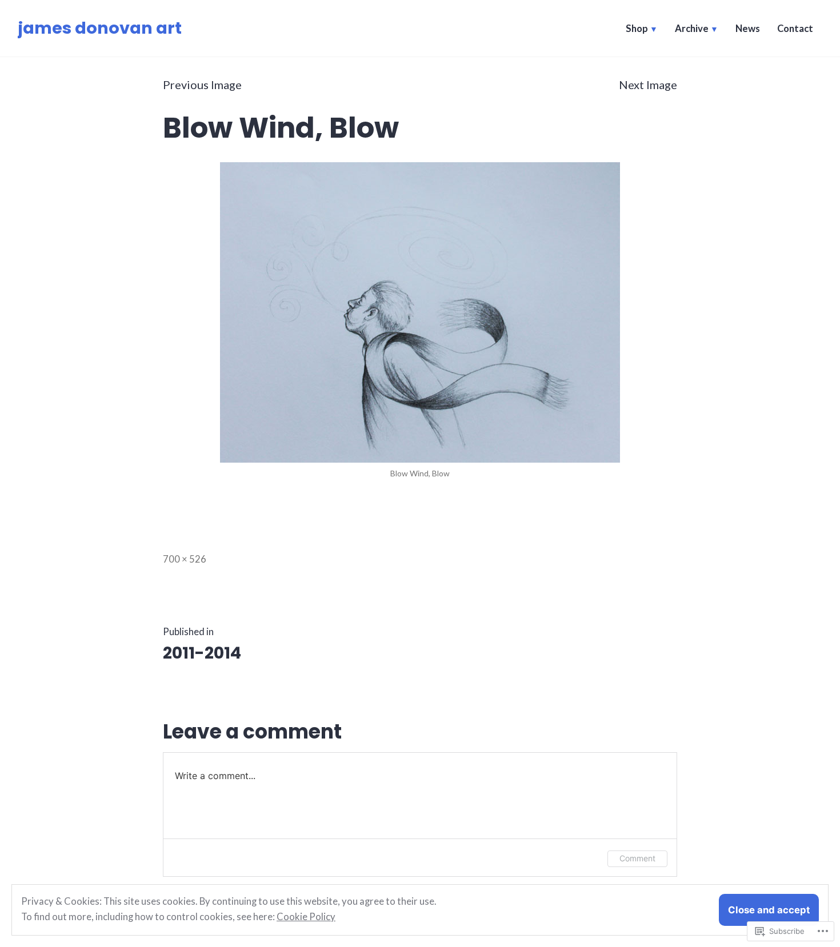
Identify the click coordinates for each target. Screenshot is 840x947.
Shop (637, 28)
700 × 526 (184, 559)
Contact (795, 28)
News (747, 28)
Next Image (648, 84)
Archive (692, 28)
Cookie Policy (306, 916)
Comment (637, 858)
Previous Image (202, 84)
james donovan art (100, 28)
